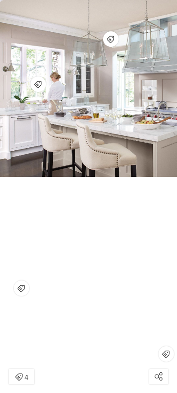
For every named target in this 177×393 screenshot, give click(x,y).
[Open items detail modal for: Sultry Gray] (38, 84)
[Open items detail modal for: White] (21, 288)
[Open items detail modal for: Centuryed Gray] (166, 354)
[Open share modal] (158, 376)
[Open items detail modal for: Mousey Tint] (111, 39)
